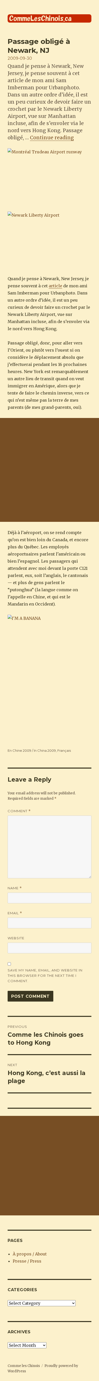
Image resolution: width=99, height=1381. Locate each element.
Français (64, 750)
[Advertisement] (49, 470)
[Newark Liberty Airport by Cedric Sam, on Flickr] (49, 240)
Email (15, 913)
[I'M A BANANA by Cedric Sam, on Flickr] (49, 678)
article (55, 285)
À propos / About (30, 1253)
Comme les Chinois (24, 1366)
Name (15, 888)
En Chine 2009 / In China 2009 (32, 750)
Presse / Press (27, 1261)
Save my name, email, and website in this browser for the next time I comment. (45, 975)
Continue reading (52, 137)
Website (16, 938)
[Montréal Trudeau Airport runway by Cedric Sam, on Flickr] (49, 176)
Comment (19, 811)
